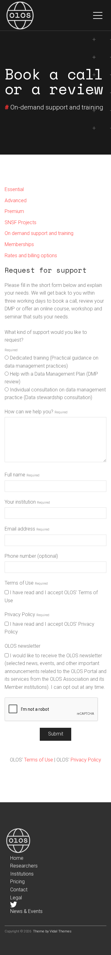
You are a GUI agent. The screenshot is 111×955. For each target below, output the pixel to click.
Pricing (17, 882)
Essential (14, 189)
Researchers (24, 866)
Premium (14, 211)
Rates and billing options (31, 255)
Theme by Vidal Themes (52, 931)
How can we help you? (29, 412)
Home (16, 858)
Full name (15, 475)
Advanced (16, 200)
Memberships (19, 244)
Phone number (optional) (31, 556)
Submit (55, 734)
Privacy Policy (20, 614)
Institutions (22, 874)
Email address (20, 529)
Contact (18, 890)
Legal (16, 898)
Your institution (20, 502)
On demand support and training (39, 233)
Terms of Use (19, 583)
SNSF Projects (20, 222)
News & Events (26, 911)
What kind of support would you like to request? (46, 336)
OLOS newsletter (22, 646)
